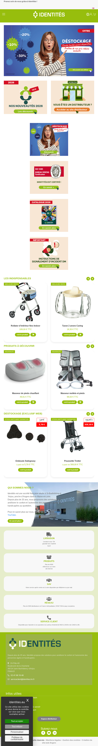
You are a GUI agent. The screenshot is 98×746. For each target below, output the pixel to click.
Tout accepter (17, 721)
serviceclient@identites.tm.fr (22, 679)
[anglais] (93, 8)
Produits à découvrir (19, 346)
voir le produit (22, 335)
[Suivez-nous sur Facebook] (43, 732)
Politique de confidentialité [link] (17, 738)
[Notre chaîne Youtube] (49, 732)
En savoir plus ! (15, 521)
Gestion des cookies (71, 740)
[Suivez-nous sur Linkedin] (54, 732)
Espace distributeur (49, 719)
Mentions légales (53, 740)
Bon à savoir (34, 706)
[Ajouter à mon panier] (33, 334)
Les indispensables (17, 278)
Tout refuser (17, 726)
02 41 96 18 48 (17, 675)
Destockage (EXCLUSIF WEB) (23, 413)
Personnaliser (17, 732)
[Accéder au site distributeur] (72, 97)
